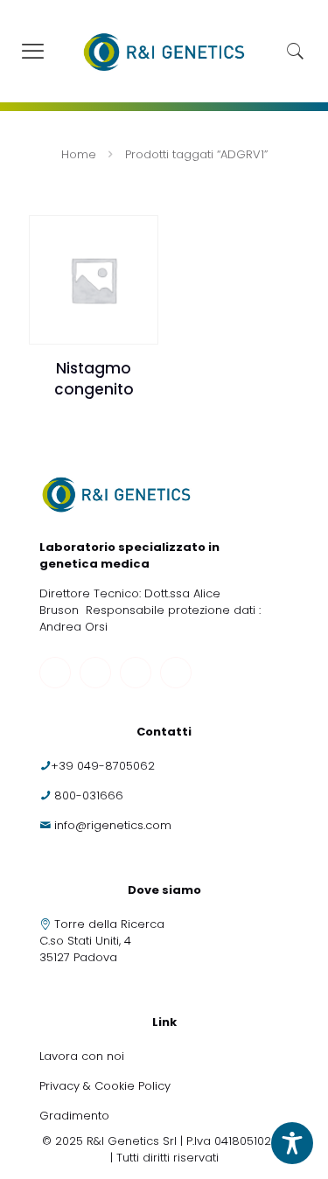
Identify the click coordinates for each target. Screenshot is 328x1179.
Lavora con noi (83, 1056)
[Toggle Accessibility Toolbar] (292, 1143)
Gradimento (74, 1115)
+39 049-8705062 (103, 765)
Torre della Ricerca (109, 924)
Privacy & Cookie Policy (105, 1086)
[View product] (138, 235)
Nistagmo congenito (94, 379)
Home (78, 154)
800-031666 (88, 795)
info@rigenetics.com (112, 825)
